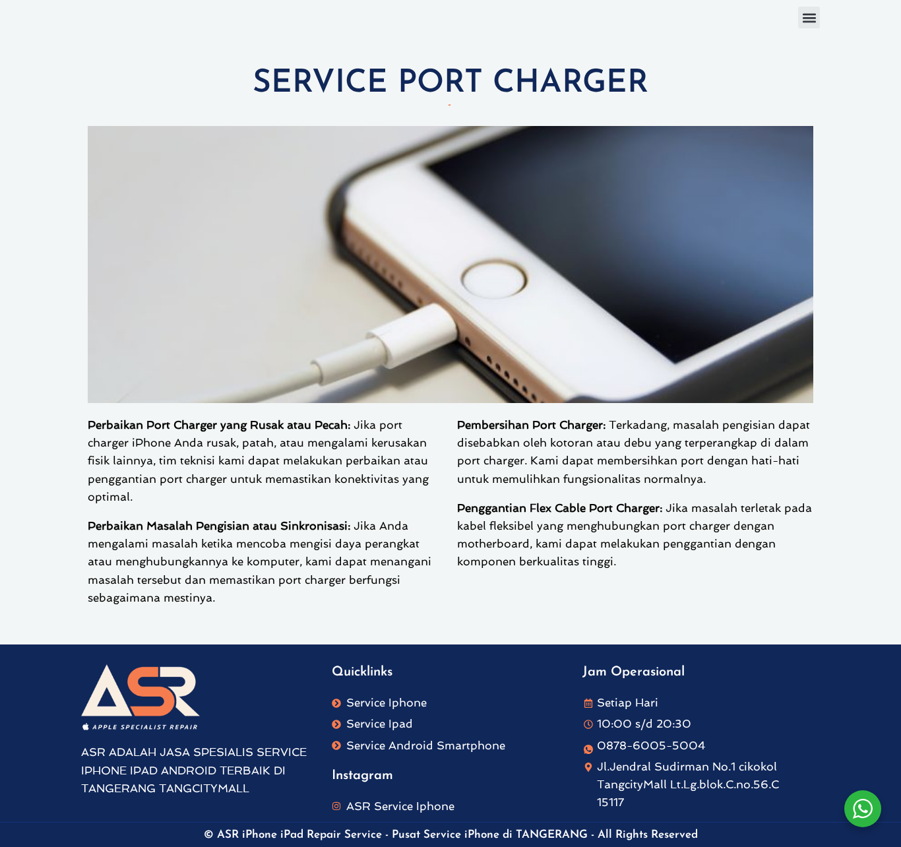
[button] (809, 17)
